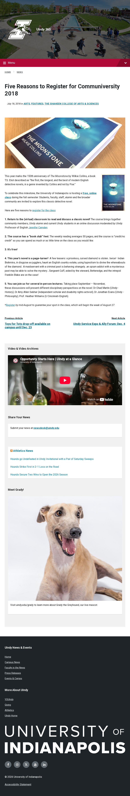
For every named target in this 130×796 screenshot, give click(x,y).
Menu (11, 62)
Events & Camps (13, 678)
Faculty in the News (15, 667)
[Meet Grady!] (65, 548)
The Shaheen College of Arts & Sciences (72, 103)
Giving (8, 704)
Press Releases (13, 673)
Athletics (9, 710)
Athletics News (23, 450)
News (20, 72)
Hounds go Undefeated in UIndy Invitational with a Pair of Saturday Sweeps (52, 459)
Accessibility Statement (18, 784)
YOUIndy (9, 699)
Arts (27, 103)
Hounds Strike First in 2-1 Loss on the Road (34, 466)
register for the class (43, 210)
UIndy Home (11, 715)
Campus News (12, 662)
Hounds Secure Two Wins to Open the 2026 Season (39, 474)
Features (37, 103)
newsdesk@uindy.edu (46, 428)
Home (8, 72)
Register (10, 305)
